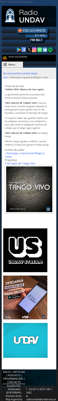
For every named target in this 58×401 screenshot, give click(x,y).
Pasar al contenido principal (16, 1)
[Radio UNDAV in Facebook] (24, 51)
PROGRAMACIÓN (13, 378)
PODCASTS (14, 375)
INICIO (7, 372)
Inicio (5, 77)
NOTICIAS (19, 372)
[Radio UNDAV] (25, 23)
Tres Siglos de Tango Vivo (20, 163)
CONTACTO (14, 382)
